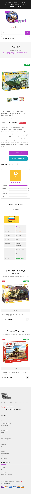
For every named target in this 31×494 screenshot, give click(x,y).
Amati (2, 449)
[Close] (28, 4)
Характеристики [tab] (15, 205)
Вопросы (19, 6)
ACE (2, 446)
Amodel (3, 451)
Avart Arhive (4, 458)
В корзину (19, 153)
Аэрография (4, 425)
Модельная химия (6, 423)
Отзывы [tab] (15, 209)
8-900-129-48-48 (13, 409)
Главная (7, 4)
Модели (3, 421)
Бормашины (4, 435)
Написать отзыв (17, 118)
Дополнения (4, 430)
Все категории (9, 38)
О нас (3, 467)
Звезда (18, 227)
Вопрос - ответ (5, 470)
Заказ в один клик (19, 158)
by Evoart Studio (5, 483)
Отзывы (7, 118)
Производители (15, 4)
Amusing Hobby (5, 453)
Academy (3, 444)
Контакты (12, 6)
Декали (3, 432)
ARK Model (4, 456)
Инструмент (4, 428)
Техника (19, 50)
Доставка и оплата (12, 2)
